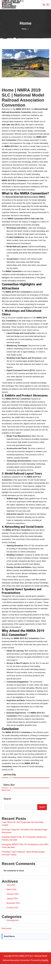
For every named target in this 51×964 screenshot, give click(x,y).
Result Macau (9, 936)
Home (24, 29)
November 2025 (13, 903)
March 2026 (11, 889)
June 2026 (11, 885)
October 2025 (12, 907)
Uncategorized (13, 920)
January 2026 (12, 898)
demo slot (6, 790)
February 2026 (13, 894)
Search (7, 798)
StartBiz (45, 960)
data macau (7, 928)
